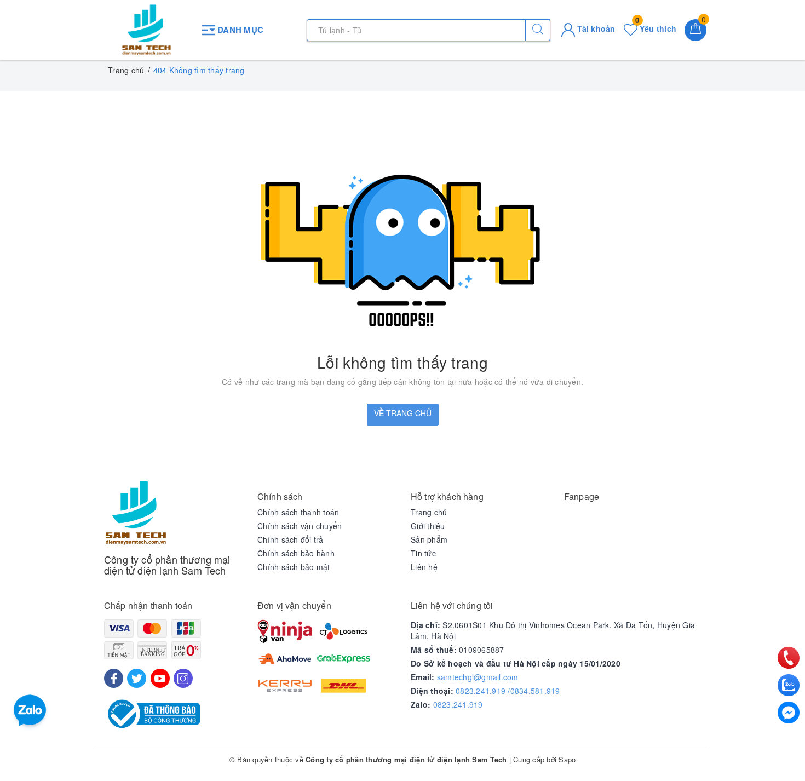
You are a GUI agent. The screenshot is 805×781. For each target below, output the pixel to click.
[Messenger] (789, 712)
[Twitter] (136, 678)
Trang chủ (429, 512)
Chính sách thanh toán (298, 512)
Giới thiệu (428, 525)
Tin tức (423, 553)
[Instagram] (183, 678)
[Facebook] (113, 678)
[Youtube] (160, 678)
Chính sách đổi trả (290, 539)
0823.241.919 (458, 704)
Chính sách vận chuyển (299, 525)
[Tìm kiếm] (537, 30)
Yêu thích (655, 28)
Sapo (567, 759)
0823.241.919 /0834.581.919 (508, 690)
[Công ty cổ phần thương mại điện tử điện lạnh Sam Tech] (146, 30)
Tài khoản (595, 28)
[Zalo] (789, 685)
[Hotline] (789, 658)
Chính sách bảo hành (296, 553)
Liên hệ (424, 566)
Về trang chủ (403, 412)
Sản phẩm (429, 539)
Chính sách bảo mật (293, 566)
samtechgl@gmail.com (478, 676)
